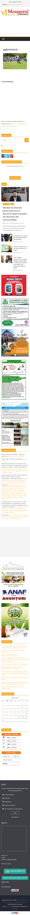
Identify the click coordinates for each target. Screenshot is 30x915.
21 (19, 713)
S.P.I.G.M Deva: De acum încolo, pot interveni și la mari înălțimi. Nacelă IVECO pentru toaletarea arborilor (14, 673)
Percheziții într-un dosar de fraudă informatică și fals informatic (20, 237)
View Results (15, 817)
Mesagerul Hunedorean (18, 223)
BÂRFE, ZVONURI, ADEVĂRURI (16, 456)
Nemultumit (7, 802)
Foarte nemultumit (9, 805)
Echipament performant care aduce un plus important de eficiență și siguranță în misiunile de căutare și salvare (14, 470)
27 (15, 717)
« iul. (2, 724)
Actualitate (6, 204)
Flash (12, 204)
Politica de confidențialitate (8, 859)
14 (19, 710)
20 (15, 713)
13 (15, 710)
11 (7, 710)
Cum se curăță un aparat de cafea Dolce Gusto (14, 664)
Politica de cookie (6, 864)
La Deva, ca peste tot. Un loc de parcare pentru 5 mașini (20, 248)
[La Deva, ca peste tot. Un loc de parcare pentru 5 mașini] (6, 249)
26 (11, 717)
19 (11, 713)
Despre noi (4, 855)
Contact (3, 857)
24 (3, 717)
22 (22, 713)
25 (7, 717)
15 (22, 710)
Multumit (7, 798)
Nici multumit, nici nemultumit (13, 809)
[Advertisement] (15, 27)
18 (7, 713)
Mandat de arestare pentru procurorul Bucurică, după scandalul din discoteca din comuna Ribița (15, 213)
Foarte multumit (9, 794)
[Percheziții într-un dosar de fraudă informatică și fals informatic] (6, 239)
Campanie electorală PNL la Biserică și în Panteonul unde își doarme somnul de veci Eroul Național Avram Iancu (14, 659)
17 (3, 713)
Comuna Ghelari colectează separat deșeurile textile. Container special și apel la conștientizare (14, 480)
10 (3, 710)
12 (11, 710)
